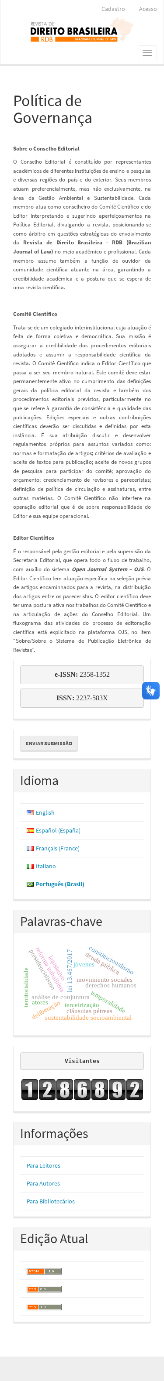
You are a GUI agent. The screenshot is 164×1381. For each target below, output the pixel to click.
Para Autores (43, 1183)
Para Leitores (43, 1165)
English (45, 812)
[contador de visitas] (82, 1089)
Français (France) (58, 848)
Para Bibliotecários (51, 1201)
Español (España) (58, 830)
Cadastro (113, 9)
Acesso (148, 9)
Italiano (46, 866)
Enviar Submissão (49, 743)
